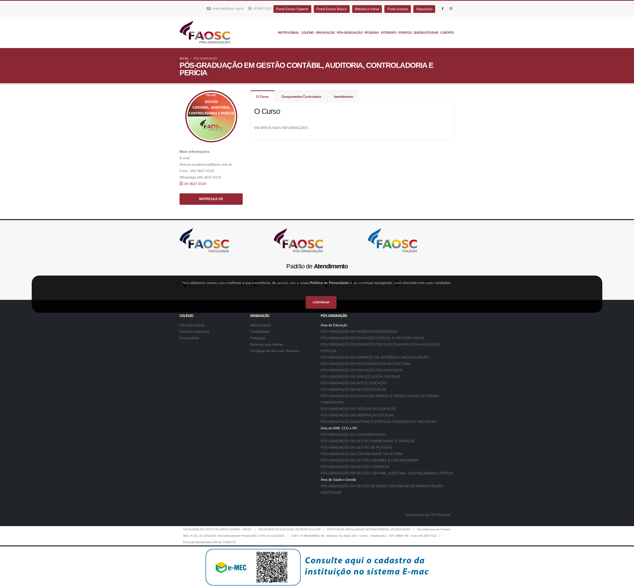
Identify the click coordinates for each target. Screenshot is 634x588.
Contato (447, 32)
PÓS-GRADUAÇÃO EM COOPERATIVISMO (353, 434)
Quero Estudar (426, 32)
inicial (184, 58)
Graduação (325, 32)
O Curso (262, 97)
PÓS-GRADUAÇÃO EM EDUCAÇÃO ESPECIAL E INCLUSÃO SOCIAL (373, 338)
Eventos (405, 32)
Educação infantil (192, 325)
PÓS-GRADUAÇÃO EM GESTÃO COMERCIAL (355, 467)
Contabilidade (259, 331)
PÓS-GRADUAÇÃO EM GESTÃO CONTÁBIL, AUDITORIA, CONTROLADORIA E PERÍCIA (387, 473)
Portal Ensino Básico (332, 9)
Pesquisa (372, 32)
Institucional (288, 32)
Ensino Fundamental (194, 331)
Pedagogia (257, 338)
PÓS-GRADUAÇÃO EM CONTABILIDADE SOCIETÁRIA (362, 454)
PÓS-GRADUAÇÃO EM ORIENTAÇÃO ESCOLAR (357, 415)
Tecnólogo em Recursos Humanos (274, 351)
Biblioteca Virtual (367, 9)
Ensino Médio (189, 338)
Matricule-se (211, 199)
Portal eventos (397, 9)
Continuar (321, 302)
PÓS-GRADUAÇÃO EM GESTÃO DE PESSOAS (356, 447)
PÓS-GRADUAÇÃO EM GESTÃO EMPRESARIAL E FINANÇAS (368, 441)
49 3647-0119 (262, 8)
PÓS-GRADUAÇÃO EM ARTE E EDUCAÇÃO (354, 383)
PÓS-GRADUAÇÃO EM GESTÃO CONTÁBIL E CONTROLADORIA (370, 460)
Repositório (424, 9)
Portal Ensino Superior (292, 9)
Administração (260, 325)
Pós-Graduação (350, 32)
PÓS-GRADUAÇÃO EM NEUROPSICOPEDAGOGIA (359, 331)
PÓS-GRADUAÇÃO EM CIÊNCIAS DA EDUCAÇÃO (358, 409)
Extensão (388, 32)
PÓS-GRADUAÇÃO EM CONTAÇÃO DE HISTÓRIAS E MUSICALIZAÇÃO (375, 357)
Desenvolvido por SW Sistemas (428, 515)
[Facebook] (442, 8)
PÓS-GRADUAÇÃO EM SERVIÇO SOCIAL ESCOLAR (360, 377)
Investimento (343, 97)
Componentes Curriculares (301, 97)
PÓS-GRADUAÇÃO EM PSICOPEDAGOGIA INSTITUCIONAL (366, 364)
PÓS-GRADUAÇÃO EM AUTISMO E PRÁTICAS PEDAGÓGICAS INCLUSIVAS (378, 422)
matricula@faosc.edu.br (227, 8)
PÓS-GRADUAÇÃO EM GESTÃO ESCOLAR (353, 389)
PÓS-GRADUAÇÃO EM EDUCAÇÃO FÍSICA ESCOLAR (361, 370)
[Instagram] (450, 8)
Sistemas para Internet (266, 344)
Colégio (307, 32)
